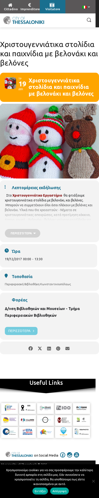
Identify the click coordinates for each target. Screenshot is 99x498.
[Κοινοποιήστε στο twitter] (40, 348)
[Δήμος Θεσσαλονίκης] (23, 20)
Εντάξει (40, 491)
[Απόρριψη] (93, 481)
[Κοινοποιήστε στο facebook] (30, 348)
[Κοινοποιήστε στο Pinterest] (58, 348)
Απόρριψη (59, 491)
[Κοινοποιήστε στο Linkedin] (49, 348)
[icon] (62, 458)
